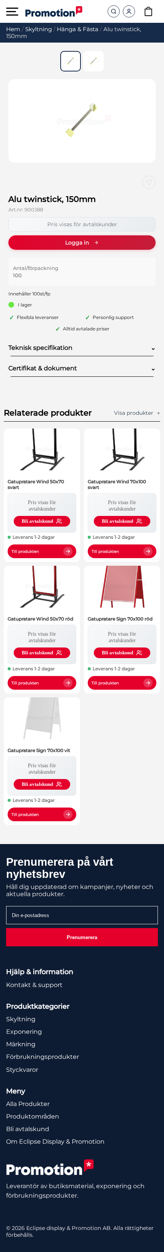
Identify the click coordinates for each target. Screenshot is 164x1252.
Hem (13, 29)
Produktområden (32, 1116)
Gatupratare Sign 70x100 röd (120, 619)
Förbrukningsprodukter (42, 1056)
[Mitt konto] (129, 11)
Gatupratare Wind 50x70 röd (40, 619)
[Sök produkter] (114, 11)
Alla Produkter (28, 1104)
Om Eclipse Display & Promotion (55, 1141)
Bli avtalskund (27, 1129)
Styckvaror (22, 1069)
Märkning (20, 1044)
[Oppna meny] (12, 11)
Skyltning (38, 29)
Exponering (24, 1031)
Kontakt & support (34, 985)
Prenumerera (82, 937)
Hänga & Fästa (77, 29)
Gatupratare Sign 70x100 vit (39, 750)
